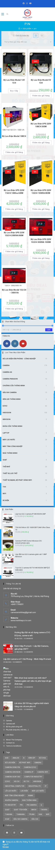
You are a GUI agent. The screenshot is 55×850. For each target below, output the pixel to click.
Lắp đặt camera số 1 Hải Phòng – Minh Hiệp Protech (27, 659)
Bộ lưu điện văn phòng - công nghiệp (19, 359)
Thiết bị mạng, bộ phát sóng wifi (17, 480)
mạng (30, 795)
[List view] (42, 35)
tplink (31, 814)
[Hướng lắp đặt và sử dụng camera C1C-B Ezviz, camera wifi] (8, 635)
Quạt (5, 460)
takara (44, 810)
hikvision (37, 781)
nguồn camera (11, 800)
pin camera (32, 805)
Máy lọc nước (9, 440)
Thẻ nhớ (6, 467)
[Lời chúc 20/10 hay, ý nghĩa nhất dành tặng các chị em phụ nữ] (8, 706)
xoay (7, 819)
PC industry (10, 805)
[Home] (19, 29)
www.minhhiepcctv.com (21, 620)
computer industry (33, 777)
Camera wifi (10, 724)
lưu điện (24, 791)
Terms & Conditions (13, 746)
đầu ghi (35, 819)
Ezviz (5, 406)
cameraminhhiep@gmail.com (23, 612)
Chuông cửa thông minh (14, 386)
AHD (6, 758)
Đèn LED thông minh (12, 399)
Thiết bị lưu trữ (10, 473)
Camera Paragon (10, 379)
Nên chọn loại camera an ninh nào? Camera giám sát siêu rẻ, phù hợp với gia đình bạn (33, 681)
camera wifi (42, 772)
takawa (8, 814)
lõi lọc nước (10, 791)
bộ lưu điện (10, 763)
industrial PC (35, 786)
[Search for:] (6, 14)
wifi (47, 814)
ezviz (7, 781)
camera (37, 763)
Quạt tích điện (20, 810)
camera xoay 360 (12, 777)
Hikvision (7, 413)
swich (33, 810)
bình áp (32, 758)
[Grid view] (36, 35)
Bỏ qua (6, 847)
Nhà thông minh (29, 800)
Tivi (4, 487)
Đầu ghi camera (10, 392)
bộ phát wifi (24, 763)
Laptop (6, 433)
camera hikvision (12, 772)
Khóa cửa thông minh (12, 426)
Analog (16, 758)
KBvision (6, 419)
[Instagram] (27, 3)
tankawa (20, 814)
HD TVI (26, 781)
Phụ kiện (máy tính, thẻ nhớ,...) (17, 730)
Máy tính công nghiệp (12, 446)
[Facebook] (24, 3)
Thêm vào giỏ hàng (41, 96)
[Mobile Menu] (3, 14)
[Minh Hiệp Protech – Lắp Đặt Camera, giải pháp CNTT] (8, 648)
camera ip (29, 772)
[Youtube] (30, 3)
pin (35, 29)
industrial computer (14, 786)
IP (45, 786)
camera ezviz (30, 767)
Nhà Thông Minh (10, 453)
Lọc (49, 330)
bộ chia (42, 758)
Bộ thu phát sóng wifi (14, 727)
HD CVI (16, 781)
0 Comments (28, 638)
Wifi (4, 494)
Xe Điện (6, 500)
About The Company (14, 740)
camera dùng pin (12, 767)
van (40, 814)
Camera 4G (7, 372)
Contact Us (10, 743)
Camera (6, 365)
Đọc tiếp (14, 91)
